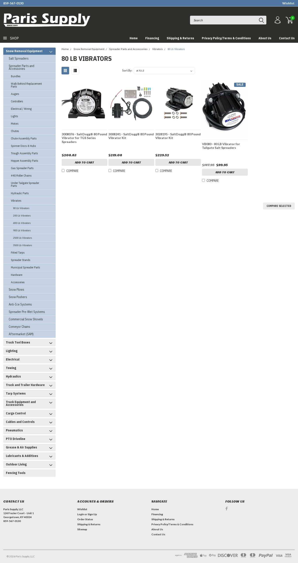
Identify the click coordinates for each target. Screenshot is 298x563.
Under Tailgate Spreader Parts (25, 184)
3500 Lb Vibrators (22, 245)
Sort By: (127, 70)
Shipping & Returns (180, 38)
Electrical (12, 359)
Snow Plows (16, 290)
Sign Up (92, 514)
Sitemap (82, 529)
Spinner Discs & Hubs (23, 146)
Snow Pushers (18, 297)
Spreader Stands (20, 260)
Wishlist (288, 3)
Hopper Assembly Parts (24, 161)
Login (80, 514)
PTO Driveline (15, 439)
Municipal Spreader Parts (25, 267)
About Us (265, 38)
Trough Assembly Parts (24, 153)
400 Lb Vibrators (22, 223)
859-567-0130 (13, 3)
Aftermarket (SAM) (21, 334)
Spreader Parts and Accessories (21, 67)
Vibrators (16, 201)
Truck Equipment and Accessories (21, 403)
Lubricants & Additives (22, 456)
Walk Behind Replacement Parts (26, 85)
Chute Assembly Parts (24, 138)
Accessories (18, 282)
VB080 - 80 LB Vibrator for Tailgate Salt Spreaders (221, 146)
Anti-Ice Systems (20, 304)
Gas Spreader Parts (22, 168)
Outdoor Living (16, 464)
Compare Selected (279, 206)
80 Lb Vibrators (21, 208)
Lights (14, 116)
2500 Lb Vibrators (22, 237)
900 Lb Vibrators (22, 230)
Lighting (11, 351)
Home (134, 38)
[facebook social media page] (226, 508)
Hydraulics (13, 376)
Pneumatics (14, 430)
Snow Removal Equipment (24, 51)
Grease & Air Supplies (21, 447)
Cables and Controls (20, 422)
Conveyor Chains (19, 327)
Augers (15, 94)
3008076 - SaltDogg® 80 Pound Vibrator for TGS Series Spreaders (84, 138)
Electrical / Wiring (21, 109)
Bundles (16, 76)
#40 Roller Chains (21, 175)
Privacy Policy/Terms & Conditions (226, 38)
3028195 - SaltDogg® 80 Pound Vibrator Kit (178, 136)
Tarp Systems (16, 393)
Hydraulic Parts (20, 193)
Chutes (15, 131)
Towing (11, 368)
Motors (15, 123)
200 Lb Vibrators (22, 215)
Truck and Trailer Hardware (25, 385)
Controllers (17, 101)
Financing (152, 38)
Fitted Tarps (18, 252)
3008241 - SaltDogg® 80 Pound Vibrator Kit (131, 136)
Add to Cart (84, 162)
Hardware (16, 275)
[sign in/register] (277, 20)
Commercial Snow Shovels (26, 319)
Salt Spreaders (19, 58)
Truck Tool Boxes (18, 342)
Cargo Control (16, 413)
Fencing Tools (16, 473)
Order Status (85, 519)
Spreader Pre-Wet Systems (27, 312)
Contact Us (287, 38)
